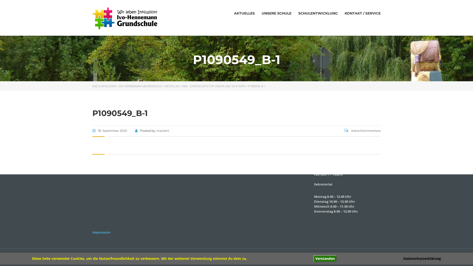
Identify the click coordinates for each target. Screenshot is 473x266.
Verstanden (325, 258)
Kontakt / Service (363, 13)
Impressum (101, 232)
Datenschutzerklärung (422, 258)
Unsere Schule (276, 13)
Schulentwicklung (318, 13)
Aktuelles (244, 13)
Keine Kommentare (366, 131)
